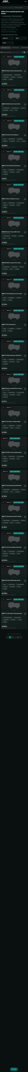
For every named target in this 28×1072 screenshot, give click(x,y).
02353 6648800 (11, 29)
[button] (25, 1)
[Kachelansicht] (22, 52)
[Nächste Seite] (20, 637)
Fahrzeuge (10, 7)
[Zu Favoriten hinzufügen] (25, 71)
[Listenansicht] (24, 52)
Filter (15, 1069)
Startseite (4, 7)
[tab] (6, 47)
